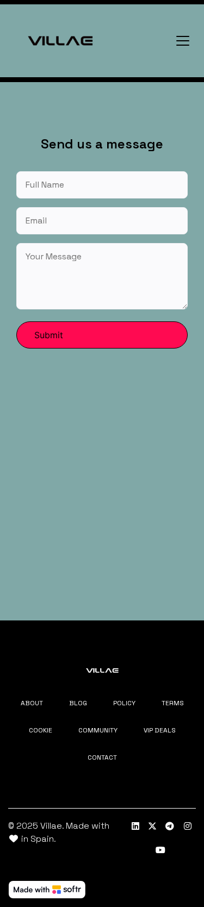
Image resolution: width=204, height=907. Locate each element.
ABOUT (32, 703)
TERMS (173, 703)
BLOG (78, 703)
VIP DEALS (160, 730)
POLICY (124, 703)
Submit (48, 335)
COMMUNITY (98, 730)
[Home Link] (60, 41)
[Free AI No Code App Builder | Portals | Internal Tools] (47, 889)
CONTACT (102, 757)
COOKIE (40, 730)
